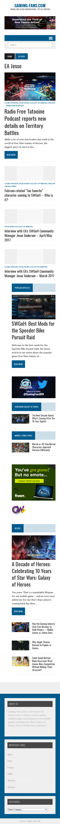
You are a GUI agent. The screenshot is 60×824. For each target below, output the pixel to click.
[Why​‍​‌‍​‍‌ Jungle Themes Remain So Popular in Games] (20, 648)
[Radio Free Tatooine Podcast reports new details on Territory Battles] (30, 98)
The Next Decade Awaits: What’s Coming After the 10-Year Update (43, 418)
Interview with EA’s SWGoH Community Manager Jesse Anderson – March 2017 (29, 273)
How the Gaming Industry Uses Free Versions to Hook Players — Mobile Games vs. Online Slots (43, 628)
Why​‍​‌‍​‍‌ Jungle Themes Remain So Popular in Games (41, 645)
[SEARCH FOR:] (30, 44)
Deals (9, 760)
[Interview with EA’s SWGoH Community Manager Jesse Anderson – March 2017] (30, 262)
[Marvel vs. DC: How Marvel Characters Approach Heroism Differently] (20, 450)
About (9, 754)
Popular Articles (22, 287)
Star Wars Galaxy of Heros (26, 406)
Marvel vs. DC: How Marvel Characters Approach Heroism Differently (43, 447)
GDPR (9, 773)
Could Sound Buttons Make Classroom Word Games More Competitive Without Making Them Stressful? (43, 664)
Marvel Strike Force (23, 435)
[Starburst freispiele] (19, 513)
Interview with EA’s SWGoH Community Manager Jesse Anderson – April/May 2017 (29, 235)
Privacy (10, 767)
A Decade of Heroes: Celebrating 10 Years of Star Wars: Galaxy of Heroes (31, 574)
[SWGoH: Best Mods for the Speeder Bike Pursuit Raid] (33, 317)
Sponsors (11, 787)
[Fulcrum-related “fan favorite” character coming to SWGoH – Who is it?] (30, 178)
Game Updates (11, 103)
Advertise (11, 780)
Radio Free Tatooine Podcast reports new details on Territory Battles (25, 122)
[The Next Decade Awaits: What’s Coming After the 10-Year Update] (20, 421)
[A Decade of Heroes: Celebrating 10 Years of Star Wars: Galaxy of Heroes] (33, 557)
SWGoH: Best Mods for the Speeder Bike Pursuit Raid (33, 330)
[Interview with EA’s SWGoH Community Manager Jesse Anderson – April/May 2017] (30, 221)
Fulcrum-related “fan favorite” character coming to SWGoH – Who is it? (29, 195)
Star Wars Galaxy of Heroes (33, 103)
